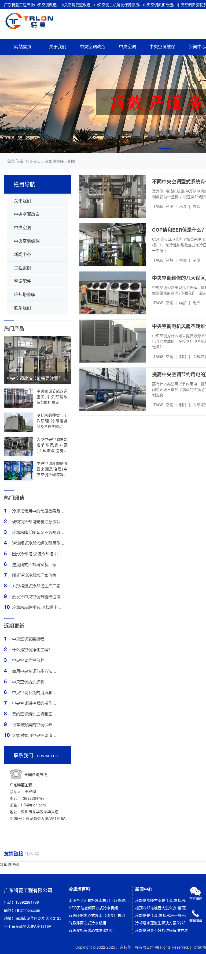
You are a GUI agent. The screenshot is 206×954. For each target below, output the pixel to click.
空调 (183, 260)
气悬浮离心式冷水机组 (87, 922)
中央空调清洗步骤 (28, 681)
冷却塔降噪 (24, 294)
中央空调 (127, 46)
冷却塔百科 (79, 889)
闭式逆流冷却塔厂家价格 (34, 575)
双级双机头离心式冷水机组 (91, 930)
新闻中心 (22, 254)
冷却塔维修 (9, 864)
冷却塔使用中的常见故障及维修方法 (38, 511)
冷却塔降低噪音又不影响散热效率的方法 (38, 532)
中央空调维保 (162, 46)
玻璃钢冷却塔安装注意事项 (36, 521)
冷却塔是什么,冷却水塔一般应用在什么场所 (165, 915)
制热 (169, 260)
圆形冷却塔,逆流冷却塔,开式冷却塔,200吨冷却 (38, 553)
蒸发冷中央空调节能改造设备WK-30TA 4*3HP (38, 596)
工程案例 (22, 268)
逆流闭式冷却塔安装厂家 (34, 564)
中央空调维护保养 (28, 660)
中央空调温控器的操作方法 (35, 703)
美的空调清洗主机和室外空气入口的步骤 (35, 714)
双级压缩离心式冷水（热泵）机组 (97, 915)
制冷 (169, 206)
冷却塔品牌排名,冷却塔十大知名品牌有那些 (38, 607)
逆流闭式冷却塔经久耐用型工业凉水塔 (38, 543)
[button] (165, 148)
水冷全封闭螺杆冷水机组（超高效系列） (99, 900)
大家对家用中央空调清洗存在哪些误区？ (35, 735)
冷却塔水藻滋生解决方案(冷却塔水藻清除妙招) (165, 922)
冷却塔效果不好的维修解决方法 (161, 930)
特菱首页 (33, 161)
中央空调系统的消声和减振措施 (35, 692)
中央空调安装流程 (28, 639)
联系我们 (22, 308)
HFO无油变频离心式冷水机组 (93, 907)
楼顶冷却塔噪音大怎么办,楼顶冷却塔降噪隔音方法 (165, 907)
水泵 (183, 206)
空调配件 (22, 281)
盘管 (196, 206)
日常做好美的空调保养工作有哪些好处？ (35, 724)
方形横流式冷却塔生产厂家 (36, 586)
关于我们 (57, 46)
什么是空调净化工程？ (32, 649)
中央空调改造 (92, 46)
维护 (183, 302)
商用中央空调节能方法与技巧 (35, 671)
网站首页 (22, 46)
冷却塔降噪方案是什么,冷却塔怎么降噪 (165, 900)
